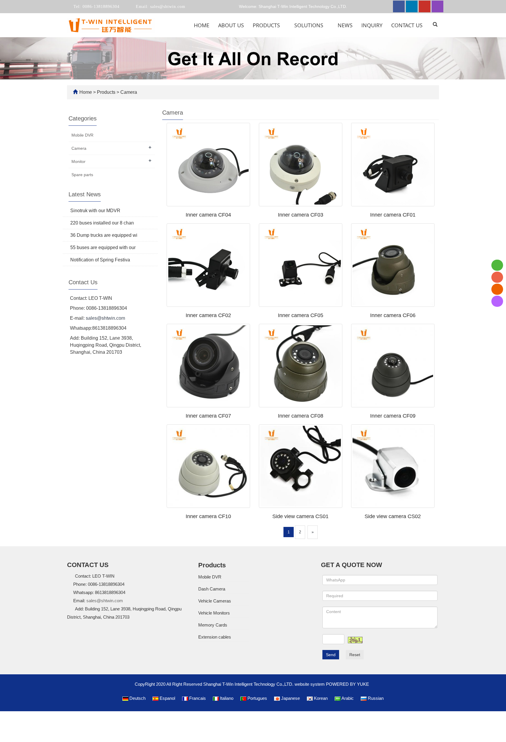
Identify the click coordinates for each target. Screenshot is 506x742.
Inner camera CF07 (208, 416)
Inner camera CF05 (300, 315)
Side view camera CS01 (300, 516)
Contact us (407, 25)
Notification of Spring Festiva (100, 259)
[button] (283, 25)
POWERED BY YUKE (348, 684)
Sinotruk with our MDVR (95, 210)
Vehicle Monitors (214, 612)
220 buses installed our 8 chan (102, 222)
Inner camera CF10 (208, 516)
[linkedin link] (412, 6)
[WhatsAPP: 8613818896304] (497, 265)
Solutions (309, 25)
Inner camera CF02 (208, 315)
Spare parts (82, 174)
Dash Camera (211, 588)
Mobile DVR (82, 135)
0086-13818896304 (100, 6)
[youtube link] (424, 6)
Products (267, 25)
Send (331, 654)
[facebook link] (399, 6)
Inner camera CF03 (300, 215)
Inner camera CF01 (393, 215)
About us (231, 25)
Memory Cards (212, 624)
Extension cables (214, 636)
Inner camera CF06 (393, 315)
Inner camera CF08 (300, 416)
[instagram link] (437, 6)
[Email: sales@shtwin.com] (497, 289)
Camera (128, 92)
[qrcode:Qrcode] (497, 301)
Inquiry (371, 25)
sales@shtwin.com (167, 6)
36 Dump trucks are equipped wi (103, 235)
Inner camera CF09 (393, 416)
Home (201, 25)
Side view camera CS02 (393, 516)
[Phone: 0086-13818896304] (497, 277)
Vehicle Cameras (214, 600)
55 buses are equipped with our (103, 247)
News (345, 25)
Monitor (78, 161)
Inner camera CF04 (208, 215)
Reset (354, 654)
